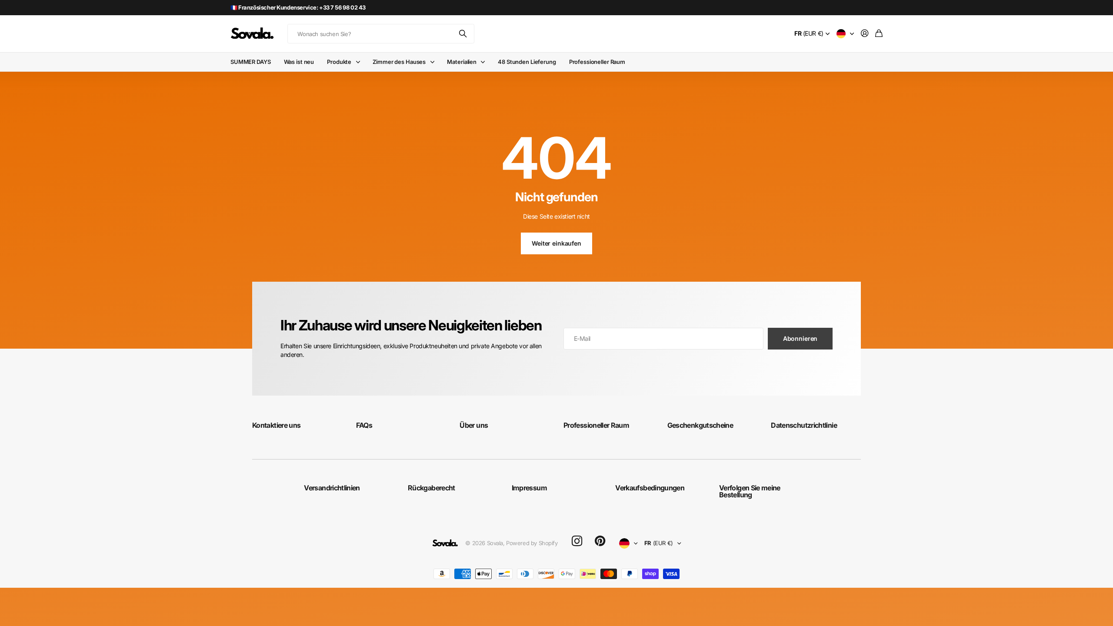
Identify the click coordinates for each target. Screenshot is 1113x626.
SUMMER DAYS (250, 61)
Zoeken (463, 33)
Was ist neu (299, 61)
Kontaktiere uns (276, 425)
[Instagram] (577, 541)
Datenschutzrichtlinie (804, 425)
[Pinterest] (600, 541)
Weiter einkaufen (556, 243)
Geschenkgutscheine (700, 425)
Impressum (529, 487)
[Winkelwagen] (879, 33)
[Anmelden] (865, 33)
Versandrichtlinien (332, 487)
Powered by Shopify (531, 542)
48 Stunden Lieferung (527, 61)
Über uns (474, 425)
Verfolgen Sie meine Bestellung (749, 491)
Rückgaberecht (431, 487)
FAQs (364, 425)
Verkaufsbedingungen (649, 487)
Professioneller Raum (597, 61)
